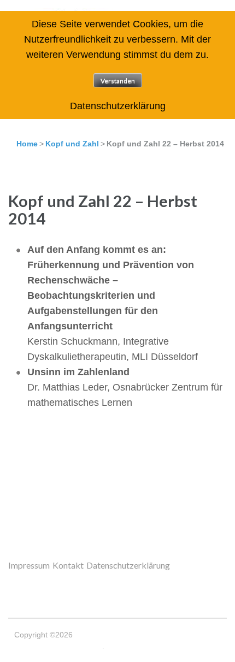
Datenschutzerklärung (128, 565)
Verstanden (118, 80)
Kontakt (68, 565)
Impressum (29, 565)
